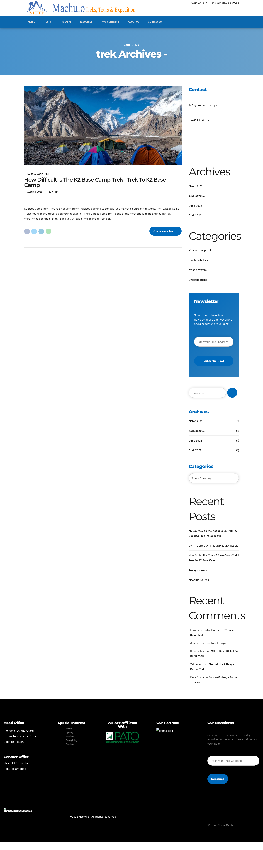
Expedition (86, 21)
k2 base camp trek (38, 173)
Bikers (69, 728)
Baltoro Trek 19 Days (213, 643)
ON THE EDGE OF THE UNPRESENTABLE (213, 545)
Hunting (70, 736)
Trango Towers (198, 570)
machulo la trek (198, 260)
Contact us (155, 21)
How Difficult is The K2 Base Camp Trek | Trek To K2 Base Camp (95, 182)
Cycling (69, 732)
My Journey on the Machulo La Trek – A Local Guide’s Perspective (213, 533)
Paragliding (71, 740)
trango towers (198, 269)
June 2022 (195, 205)
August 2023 (197, 195)
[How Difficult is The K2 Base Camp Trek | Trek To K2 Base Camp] (103, 125)
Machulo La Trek (199, 579)
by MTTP (53, 191)
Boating (70, 744)
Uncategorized (198, 279)
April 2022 (195, 215)
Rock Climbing (110, 21)
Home (31, 21)
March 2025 (196, 186)
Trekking (65, 21)
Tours (47, 21)
